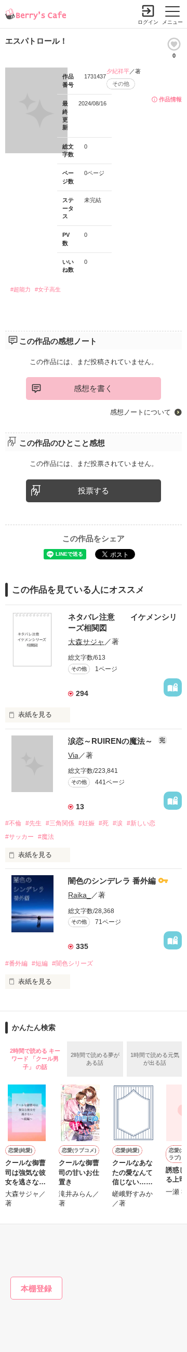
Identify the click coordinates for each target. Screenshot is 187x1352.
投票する (93, 490)
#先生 (33, 823)
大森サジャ (86, 641)
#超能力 (20, 289)
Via (73, 755)
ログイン (148, 22)
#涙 (118, 823)
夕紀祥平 (117, 71)
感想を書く (93, 388)
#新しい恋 (141, 823)
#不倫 (13, 823)
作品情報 (170, 99)
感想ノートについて (140, 412)
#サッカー (19, 836)
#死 (104, 823)
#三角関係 (60, 823)
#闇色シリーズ (72, 963)
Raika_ (79, 895)
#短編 (40, 963)
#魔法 (46, 836)
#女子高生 (48, 289)
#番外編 (16, 963)
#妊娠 (86, 823)
